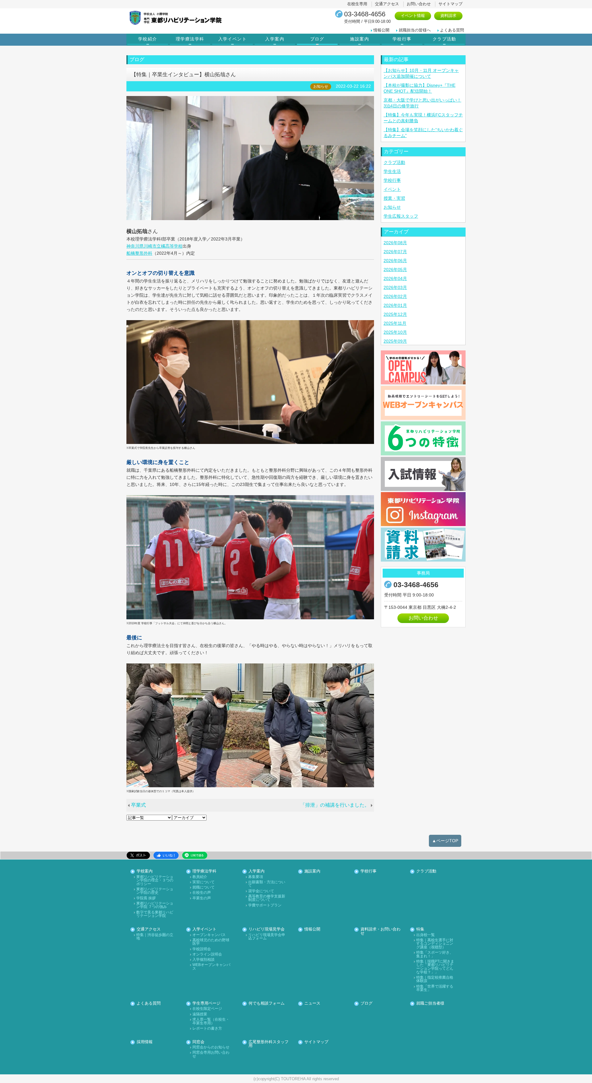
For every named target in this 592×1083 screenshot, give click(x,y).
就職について (203, 887)
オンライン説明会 (207, 954)
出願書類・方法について (266, 884)
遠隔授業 (199, 1014)
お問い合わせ (419, 4)
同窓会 (198, 1042)
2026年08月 (395, 242)
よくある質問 (452, 30)
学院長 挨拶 (146, 898)
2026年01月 (395, 305)
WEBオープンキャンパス (211, 966)
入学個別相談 (203, 959)
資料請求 (448, 15)
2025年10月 (395, 332)
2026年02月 (395, 296)
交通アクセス (387, 4)
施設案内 (359, 38)
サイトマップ (450, 4)
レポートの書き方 (207, 1028)
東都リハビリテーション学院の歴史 (154, 891)
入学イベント (232, 38)
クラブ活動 (444, 38)
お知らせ (392, 207)
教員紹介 (199, 877)
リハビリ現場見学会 (267, 929)
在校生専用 (357, 4)
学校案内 (145, 871)
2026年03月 (395, 287)
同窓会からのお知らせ (210, 1047)
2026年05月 (395, 269)
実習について (203, 882)
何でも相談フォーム (267, 1003)
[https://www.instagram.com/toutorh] (423, 509)
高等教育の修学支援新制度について (266, 898)
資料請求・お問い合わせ (380, 931)
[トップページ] (199, 18)
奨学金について (261, 891)
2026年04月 (395, 278)
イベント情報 (413, 15)
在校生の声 (201, 892)
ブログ (317, 38)
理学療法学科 (190, 38)
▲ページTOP (445, 840)
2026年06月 (395, 260)
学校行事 (402, 38)
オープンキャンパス (209, 935)
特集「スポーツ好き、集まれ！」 (434, 954)
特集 (420, 929)
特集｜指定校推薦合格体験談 (434, 979)
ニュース (312, 1003)
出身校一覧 (425, 935)
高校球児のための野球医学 (210, 942)
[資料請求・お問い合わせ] (423, 545)
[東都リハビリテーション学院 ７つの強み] (423, 438)
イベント (392, 189)
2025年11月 (395, 323)
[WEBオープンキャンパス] (423, 403)
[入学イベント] (423, 367)
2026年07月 (395, 251)
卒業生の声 (201, 898)
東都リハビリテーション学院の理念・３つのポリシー (154, 880)
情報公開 (381, 30)
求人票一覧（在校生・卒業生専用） (210, 1021)
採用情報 (145, 1042)
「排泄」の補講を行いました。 (334, 805)
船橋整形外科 (139, 253)
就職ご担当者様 (430, 1003)
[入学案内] (423, 474)
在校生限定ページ (207, 1008)
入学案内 (274, 38)
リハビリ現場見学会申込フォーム (266, 936)
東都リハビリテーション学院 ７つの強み (154, 905)
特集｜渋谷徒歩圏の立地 (154, 936)
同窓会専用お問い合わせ (210, 1054)
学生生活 (392, 171)
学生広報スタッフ (401, 216)
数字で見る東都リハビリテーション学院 (154, 914)
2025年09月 (395, 341)
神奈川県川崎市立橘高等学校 (154, 246)
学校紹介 (147, 38)
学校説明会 (201, 949)
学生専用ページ (206, 1003)
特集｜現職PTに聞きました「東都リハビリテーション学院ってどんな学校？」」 (435, 967)
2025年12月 (395, 314)
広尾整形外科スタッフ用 (269, 1044)
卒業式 (138, 805)
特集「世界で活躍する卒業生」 (434, 988)
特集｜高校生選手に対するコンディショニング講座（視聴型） (434, 944)
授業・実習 (394, 198)
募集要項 (255, 877)
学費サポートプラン (265, 905)
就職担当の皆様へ (415, 30)
